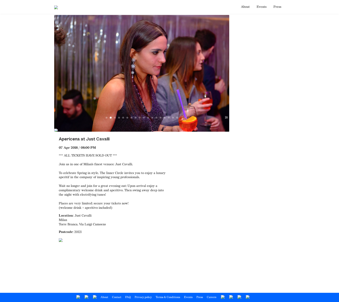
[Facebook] (78, 297)
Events (262, 7)
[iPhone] (239, 297)
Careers (211, 297)
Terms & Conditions (168, 297)
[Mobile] (247, 297)
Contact (116, 297)
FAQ (128, 297)
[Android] (222, 297)
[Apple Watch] (231, 297)
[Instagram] (94, 297)
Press (277, 7)
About (245, 7)
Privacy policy (143, 297)
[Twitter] (86, 297)
